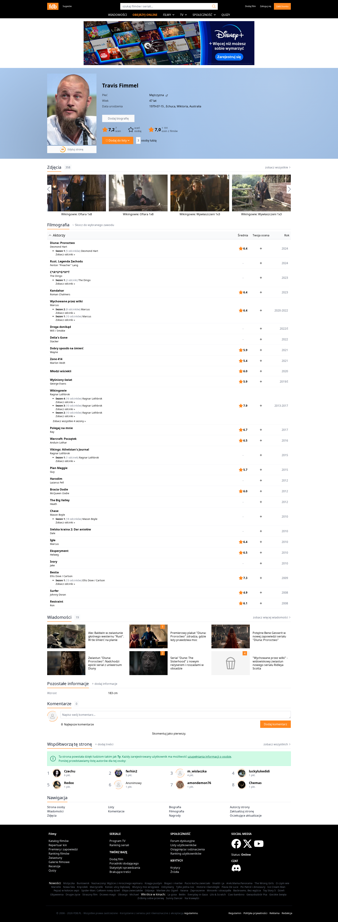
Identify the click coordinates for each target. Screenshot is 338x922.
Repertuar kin (58, 845)
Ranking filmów (59, 853)
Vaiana (184, 890)
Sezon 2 (60, 309)
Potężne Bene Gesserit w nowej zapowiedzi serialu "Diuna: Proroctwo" (269, 636)
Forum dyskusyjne (182, 841)
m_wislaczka (197, 771)
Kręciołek (82, 887)
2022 (285, 339)
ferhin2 (131, 771)
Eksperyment (59, 551)
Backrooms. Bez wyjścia (247, 890)
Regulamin (235, 913)
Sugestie (67, 6)
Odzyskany (167, 887)
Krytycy (175, 868)
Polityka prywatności (255, 913)
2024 (285, 263)
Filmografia (58, 225)
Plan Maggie (58, 468)
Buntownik (83, 883)
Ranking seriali (119, 845)
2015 (285, 470)
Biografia (175, 807)
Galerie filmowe (59, 862)
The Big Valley (60, 500)
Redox (69, 783)
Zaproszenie (197, 890)
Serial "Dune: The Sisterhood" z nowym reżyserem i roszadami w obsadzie (187, 663)
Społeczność (202, 15)
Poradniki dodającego (124, 863)
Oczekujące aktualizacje (246, 815)
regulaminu (191, 913)
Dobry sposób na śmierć (66, 348)
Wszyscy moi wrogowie (145, 887)
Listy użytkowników (183, 845)
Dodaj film (250, 6)
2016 (285, 440)
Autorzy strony (240, 807)
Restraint (56, 601)
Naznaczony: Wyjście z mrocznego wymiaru (117, 883)
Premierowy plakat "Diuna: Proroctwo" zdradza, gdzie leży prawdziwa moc (188, 636)
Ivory (53, 562)
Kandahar (57, 290)
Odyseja (149, 890)
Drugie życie (73, 894)
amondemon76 (199, 783)
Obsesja (122, 894)
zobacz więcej (270, 617)
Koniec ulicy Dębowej (117, 887)
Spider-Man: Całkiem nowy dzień (100, 890)
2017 (285, 430)
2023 (285, 292)
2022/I (284, 329)
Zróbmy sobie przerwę (150, 898)
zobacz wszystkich (276, 744)
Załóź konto (282, 6)
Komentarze (116, 811)
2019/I (284, 381)
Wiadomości (117, 15)
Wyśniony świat (61, 380)
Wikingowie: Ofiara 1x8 (76, 214)
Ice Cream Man (276, 887)
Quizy (225, 15)
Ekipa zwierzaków (132, 890)
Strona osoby (56, 807)
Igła (52, 540)
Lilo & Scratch (218, 894)
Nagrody (175, 815)
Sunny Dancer (174, 898)
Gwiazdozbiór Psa (256, 894)
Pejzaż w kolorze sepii (66, 890)
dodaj (106, 684)
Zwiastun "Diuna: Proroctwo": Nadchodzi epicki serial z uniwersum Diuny (105, 663)
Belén (182, 894)
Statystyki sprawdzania (124, 868)
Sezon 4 (60, 398)
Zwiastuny (55, 858)
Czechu (69, 771)
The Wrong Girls (264, 883)
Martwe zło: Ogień (167, 890)
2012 (285, 480)
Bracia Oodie (59, 489)
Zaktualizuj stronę (242, 811)
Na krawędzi (192, 898)
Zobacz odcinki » (65, 254)
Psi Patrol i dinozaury (252, 887)
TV (181, 15)
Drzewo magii (108, 894)
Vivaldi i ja (218, 883)
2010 (285, 531)
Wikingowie (58, 390)
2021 (285, 350)
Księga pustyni (153, 883)
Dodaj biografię (118, 118)
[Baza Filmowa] (52, 6)
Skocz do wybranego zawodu (94, 225)
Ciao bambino (236, 894)
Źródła (174, 872)
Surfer (54, 591)
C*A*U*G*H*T (60, 272)
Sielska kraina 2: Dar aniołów (70, 529)
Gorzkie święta (277, 894)
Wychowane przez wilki (66, 301)
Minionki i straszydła (219, 890)
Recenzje (54, 866)
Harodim (56, 479)
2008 (285, 592)
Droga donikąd (60, 327)
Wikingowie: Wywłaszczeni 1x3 (200, 214)
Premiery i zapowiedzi (63, 849)
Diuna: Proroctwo (62, 243)
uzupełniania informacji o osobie (209, 757)
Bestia (54, 572)
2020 (285, 371)
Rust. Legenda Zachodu (66, 261)
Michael (134, 894)
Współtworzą (69, 744)
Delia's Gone (58, 337)
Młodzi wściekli (60, 371)
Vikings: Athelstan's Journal (69, 449)
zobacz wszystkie (276, 167)
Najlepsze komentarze (79, 724)
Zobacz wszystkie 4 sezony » (69, 421)
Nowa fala (69, 887)
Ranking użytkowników (185, 853)
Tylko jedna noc (185, 887)
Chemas (255, 783)
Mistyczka (69, 883)
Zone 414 (56, 359)
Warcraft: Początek (63, 439)
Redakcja (287, 913)
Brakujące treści (120, 872)
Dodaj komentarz (275, 724)
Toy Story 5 (269, 890)
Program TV (117, 841)
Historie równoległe (208, 887)
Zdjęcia (54, 167)
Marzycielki (96, 887)
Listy (111, 807)
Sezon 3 (60, 405)
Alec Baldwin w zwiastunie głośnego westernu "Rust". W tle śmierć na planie (106, 636)
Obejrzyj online (145, 15)
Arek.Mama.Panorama (239, 883)
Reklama (275, 913)
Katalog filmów (59, 841)
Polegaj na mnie (61, 428)
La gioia (172, 894)
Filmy (167, 15)
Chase (54, 511)
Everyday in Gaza (198, 894)
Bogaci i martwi (173, 883)
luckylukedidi (259, 771)
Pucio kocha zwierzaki (197, 883)
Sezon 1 (60, 251)
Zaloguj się (265, 6)
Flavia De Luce (230, 887)
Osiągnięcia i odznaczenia (187, 849)
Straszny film (90, 894)
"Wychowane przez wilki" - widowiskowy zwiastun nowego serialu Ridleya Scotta (270, 663)
